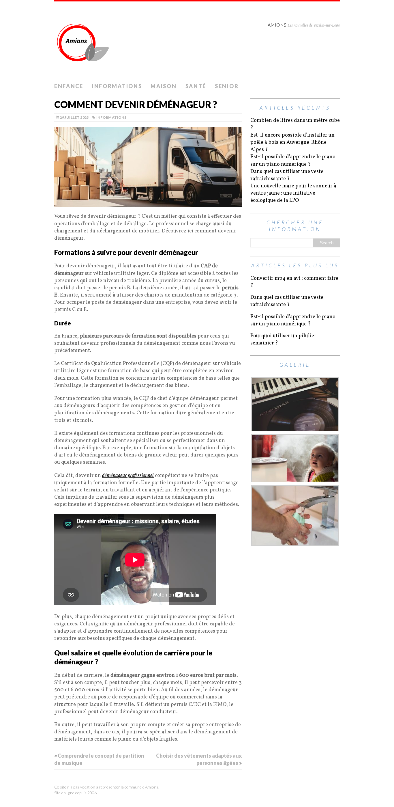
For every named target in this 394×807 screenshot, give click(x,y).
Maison (164, 86)
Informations (117, 86)
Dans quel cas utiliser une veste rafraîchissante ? (286, 175)
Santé (196, 86)
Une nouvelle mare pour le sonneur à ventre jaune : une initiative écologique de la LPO (293, 193)
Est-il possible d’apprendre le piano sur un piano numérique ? (292, 160)
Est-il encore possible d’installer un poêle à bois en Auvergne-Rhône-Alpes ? (292, 142)
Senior (227, 86)
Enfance (68, 86)
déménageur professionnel (128, 475)
